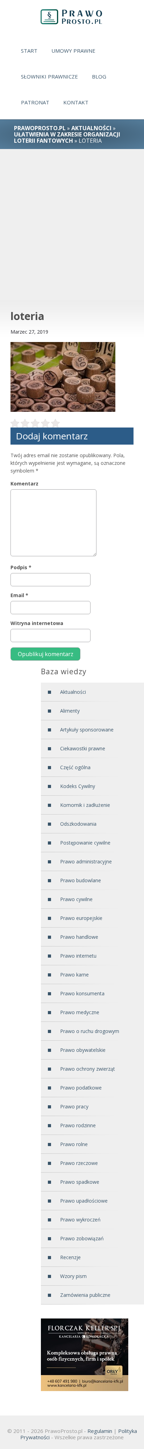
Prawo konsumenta (82, 993)
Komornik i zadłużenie (85, 805)
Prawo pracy (74, 1106)
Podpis (20, 567)
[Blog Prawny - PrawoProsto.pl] (72, 17)
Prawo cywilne (76, 899)
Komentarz (24, 483)
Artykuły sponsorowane (87, 729)
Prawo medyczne (79, 1012)
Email (19, 595)
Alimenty (70, 710)
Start (29, 50)
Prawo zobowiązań (82, 1238)
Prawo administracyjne (86, 861)
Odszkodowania (78, 823)
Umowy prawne (73, 50)
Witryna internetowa (36, 623)
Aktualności (91, 128)
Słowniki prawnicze (49, 76)
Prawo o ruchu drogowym (89, 1031)
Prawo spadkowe (79, 1182)
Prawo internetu (78, 955)
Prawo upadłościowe (84, 1200)
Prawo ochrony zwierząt (87, 1068)
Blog (99, 76)
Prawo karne (74, 974)
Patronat (35, 102)
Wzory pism (73, 1276)
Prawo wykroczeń (80, 1219)
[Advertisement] (72, 224)
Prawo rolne (74, 1144)
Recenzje (70, 1257)
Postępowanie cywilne (85, 842)
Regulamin (99, 1430)
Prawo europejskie (81, 918)
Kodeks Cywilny (77, 786)
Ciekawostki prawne (82, 748)
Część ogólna (75, 767)
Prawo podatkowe (81, 1087)
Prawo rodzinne (78, 1125)
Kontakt (75, 102)
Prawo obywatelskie (83, 1050)
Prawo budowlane (80, 880)
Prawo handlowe (79, 937)
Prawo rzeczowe (79, 1163)
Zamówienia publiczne (85, 1295)
